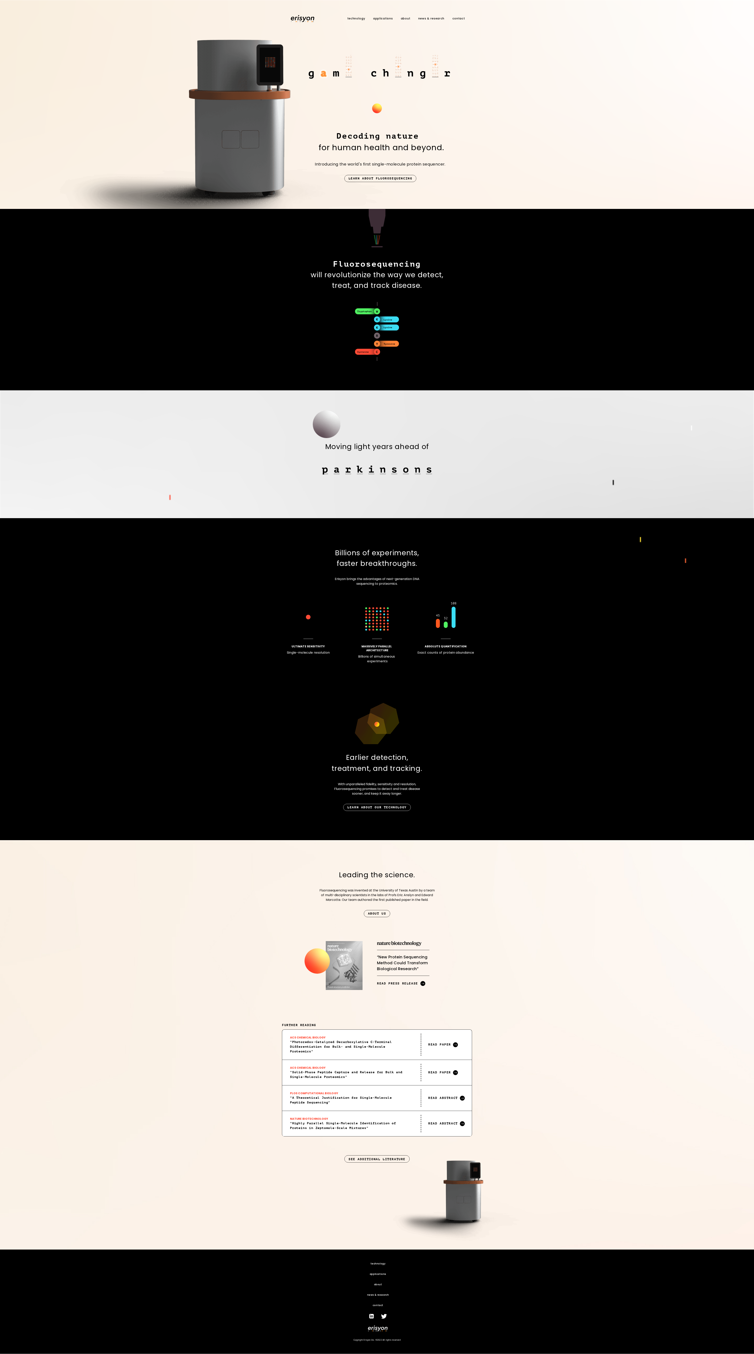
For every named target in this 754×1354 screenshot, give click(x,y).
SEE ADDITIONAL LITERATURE (377, 1159)
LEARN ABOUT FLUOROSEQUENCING (380, 178)
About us (377, 913)
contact (458, 18)
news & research (431, 18)
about (405, 18)
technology (356, 18)
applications (383, 18)
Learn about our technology (377, 807)
